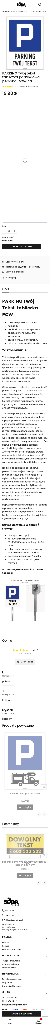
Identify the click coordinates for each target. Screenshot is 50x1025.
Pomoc (5, 946)
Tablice (21, 11)
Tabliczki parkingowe (37, 11)
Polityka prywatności (12, 979)
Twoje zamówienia (11, 960)
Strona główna (8, 11)
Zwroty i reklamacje (11, 986)
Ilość (4, 226)
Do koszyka (25, 807)
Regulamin (7, 982)
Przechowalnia (9, 967)
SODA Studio (8, 997)
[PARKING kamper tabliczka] (25, 761)
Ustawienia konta (10, 964)
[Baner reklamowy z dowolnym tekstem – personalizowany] (25, 845)
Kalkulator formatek (11, 949)
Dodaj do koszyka (22, 246)
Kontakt (6, 942)
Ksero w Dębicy (9, 1000)
